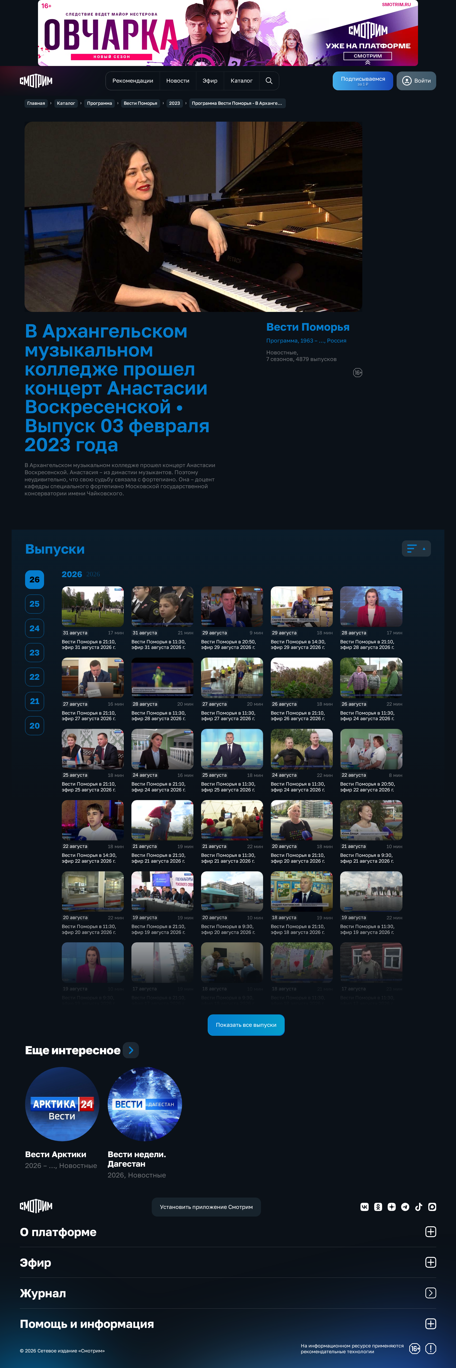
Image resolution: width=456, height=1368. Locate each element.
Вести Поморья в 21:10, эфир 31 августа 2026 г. (89, 644)
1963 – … (312, 340)
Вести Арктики (55, 1154)
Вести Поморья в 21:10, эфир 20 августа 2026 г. (298, 858)
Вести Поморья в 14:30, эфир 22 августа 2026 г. (89, 858)
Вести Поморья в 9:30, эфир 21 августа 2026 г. (367, 858)
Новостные (281, 352)
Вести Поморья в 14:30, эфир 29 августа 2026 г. (298, 644)
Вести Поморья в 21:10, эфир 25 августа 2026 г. (89, 786)
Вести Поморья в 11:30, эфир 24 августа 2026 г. (367, 715)
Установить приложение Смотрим (206, 1207)
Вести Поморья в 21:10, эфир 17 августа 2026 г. (158, 1000)
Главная (36, 103)
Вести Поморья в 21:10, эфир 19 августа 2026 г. (158, 929)
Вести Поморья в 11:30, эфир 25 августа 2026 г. (228, 786)
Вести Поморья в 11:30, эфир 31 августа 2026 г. (158, 644)
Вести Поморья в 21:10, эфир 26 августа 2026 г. (298, 715)
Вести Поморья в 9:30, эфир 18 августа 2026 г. (228, 1000)
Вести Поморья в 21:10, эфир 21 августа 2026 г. (158, 858)
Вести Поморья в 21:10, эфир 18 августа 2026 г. (298, 929)
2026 (93, 574)
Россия (336, 340)
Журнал (43, 1293)
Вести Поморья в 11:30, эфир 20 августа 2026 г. (89, 929)
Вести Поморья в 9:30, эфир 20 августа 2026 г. (228, 929)
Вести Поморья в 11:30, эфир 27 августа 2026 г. (228, 715)
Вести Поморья (140, 103)
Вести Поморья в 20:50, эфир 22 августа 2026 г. (367, 786)
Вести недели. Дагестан (137, 1158)
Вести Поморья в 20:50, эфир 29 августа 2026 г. (228, 644)
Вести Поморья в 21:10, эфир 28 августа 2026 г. (367, 644)
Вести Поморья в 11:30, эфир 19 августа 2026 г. (367, 929)
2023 (174, 103)
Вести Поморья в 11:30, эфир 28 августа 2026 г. (158, 715)
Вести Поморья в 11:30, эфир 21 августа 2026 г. (228, 858)
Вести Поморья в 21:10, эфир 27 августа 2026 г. (89, 715)
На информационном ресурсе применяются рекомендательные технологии (352, 1348)
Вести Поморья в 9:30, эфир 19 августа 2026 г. (89, 1000)
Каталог (66, 103)
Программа (99, 103)
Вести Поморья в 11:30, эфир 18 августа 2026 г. (298, 1000)
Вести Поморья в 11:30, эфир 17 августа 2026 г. (367, 1000)
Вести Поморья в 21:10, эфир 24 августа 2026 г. (158, 786)
